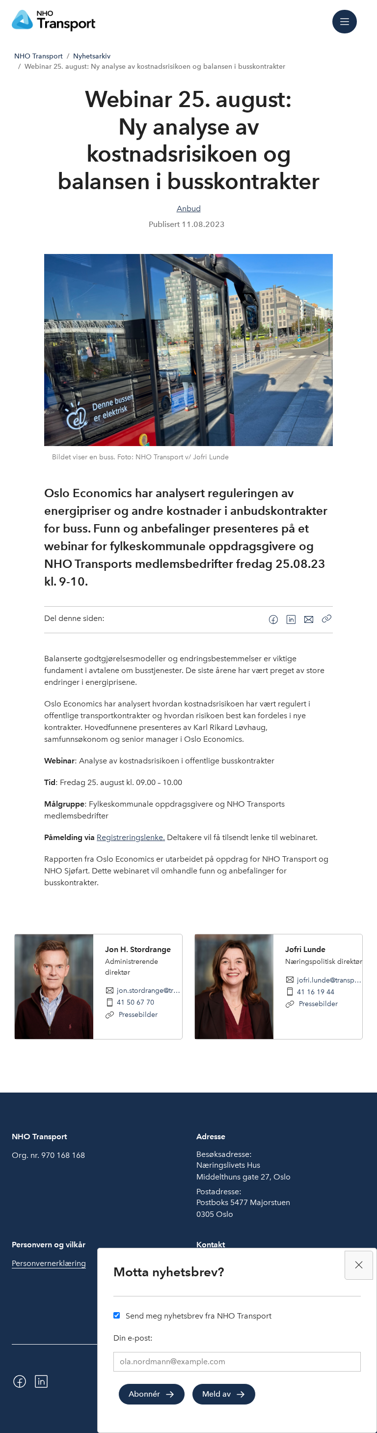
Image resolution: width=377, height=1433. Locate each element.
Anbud (189, 208)
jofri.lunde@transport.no (329, 980)
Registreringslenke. (131, 837)
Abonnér (144, 1394)
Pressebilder (137, 1014)
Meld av (216, 1394)
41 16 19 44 (315, 991)
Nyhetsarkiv (91, 56)
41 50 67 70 (135, 1002)
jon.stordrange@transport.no (149, 990)
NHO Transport (38, 56)
